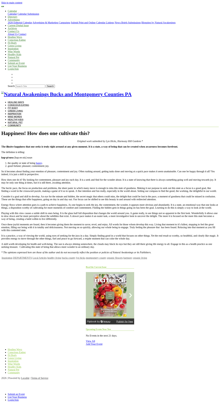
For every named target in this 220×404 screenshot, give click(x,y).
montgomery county (96, 257)
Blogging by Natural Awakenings (158, 22)
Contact (22, 34)
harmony (127, 257)
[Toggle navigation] (2, 6)
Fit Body (12, 42)
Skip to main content (11, 2)
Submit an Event (16, 63)
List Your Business (17, 66)
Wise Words (14, 51)
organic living (140, 257)
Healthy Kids (14, 54)
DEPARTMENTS (22, 257)
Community (14, 60)
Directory (12, 16)
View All (90, 341)
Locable (25, 378)
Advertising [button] (14, 19)
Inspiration (13, 48)
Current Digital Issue (18, 25)
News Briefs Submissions (128, 22)
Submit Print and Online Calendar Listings (92, 22)
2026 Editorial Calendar (20, 22)
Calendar (12, 14)
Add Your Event (94, 344)
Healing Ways (15, 37)
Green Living (14, 45)
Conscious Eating (17, 40)
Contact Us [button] (13, 31)
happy (39, 163)
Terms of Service (39, 378)
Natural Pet (13, 57)
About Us (13, 34)
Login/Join (13, 68)
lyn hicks (80, 257)
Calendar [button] (12, 11)
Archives (12, 28)
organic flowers (115, 257)
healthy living (54, 257)
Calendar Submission (28, 14)
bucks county (68, 257)
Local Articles (40, 257)
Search (11, 86)
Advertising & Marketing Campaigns (51, 22)
